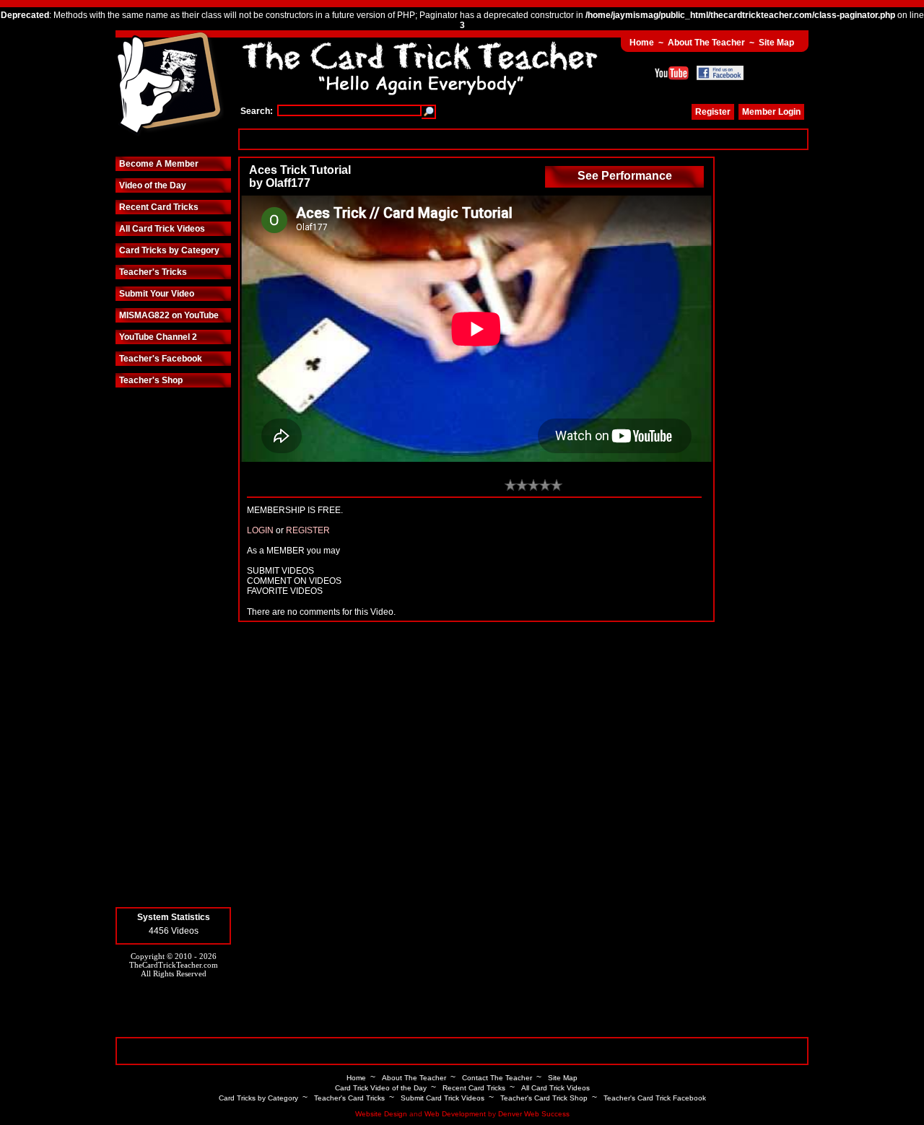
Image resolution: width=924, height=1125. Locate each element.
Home (641, 43)
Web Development (455, 1114)
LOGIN (260, 530)
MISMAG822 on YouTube (169, 315)
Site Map (776, 43)
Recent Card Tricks (159, 207)
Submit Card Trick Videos (442, 1098)
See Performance (625, 176)
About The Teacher (706, 43)
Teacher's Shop (151, 380)
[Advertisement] (523, 138)
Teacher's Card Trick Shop (544, 1098)
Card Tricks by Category (169, 250)
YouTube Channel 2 (158, 337)
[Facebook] (720, 73)
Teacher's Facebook (160, 359)
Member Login (771, 112)
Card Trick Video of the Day (381, 1088)
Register (713, 112)
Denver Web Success (534, 1114)
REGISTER (308, 530)
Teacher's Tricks (153, 272)
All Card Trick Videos (162, 229)
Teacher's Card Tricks (349, 1098)
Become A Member (159, 164)
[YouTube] (671, 73)
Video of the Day (152, 185)
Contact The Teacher (497, 1078)
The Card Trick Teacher (170, 84)
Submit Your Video (156, 294)
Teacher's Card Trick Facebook (654, 1098)
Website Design (381, 1114)
